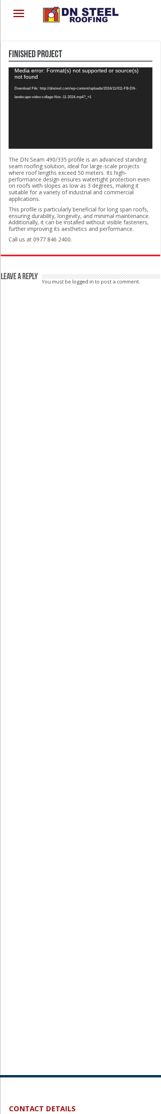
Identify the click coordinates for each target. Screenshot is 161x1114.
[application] (80, 108)
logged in (83, 281)
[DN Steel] (80, 13)
